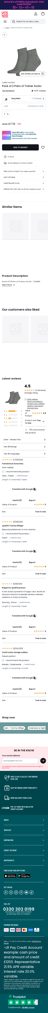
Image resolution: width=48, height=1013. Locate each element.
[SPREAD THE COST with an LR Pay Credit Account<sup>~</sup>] (43, 189)
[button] (43, 14)
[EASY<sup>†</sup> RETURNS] (43, 177)
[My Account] (36, 14)
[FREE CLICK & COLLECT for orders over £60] (43, 171)
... (2, 28)
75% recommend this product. (35, 431)
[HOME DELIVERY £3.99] (43, 183)
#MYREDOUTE (9, 860)
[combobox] (24, 440)
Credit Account (10, 850)
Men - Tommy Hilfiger (14, 728)
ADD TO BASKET (20, 147)
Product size (33, 421)
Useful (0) (17, 500)
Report (32, 500)
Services (7, 830)
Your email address (11, 755)
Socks (7, 28)
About (6, 820)
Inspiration (8, 840)
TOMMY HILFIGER (8, 82)
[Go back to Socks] (4, 34)
